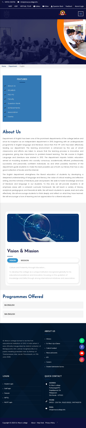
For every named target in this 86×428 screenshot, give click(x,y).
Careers (48, 362)
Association (13, 112)
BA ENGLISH (9, 305)
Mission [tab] (25, 260)
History (48, 339)
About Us (11, 86)
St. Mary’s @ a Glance (53, 343)
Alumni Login (79, 6)
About (33, 423)
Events (10, 117)
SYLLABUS (11, 90)
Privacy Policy (50, 423)
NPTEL (6, 398)
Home (4, 66)
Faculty (11, 99)
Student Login (8, 384)
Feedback (69, 6)
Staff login (7, 388)
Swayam (7, 393)
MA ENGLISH (9, 314)
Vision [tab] (12, 260)
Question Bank (14, 103)
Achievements (14, 108)
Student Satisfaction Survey (55, 366)
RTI (47, 357)
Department (13, 66)
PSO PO (11, 95)
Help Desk (41, 423)
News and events (51, 353)
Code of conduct (51, 348)
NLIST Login (8, 402)
